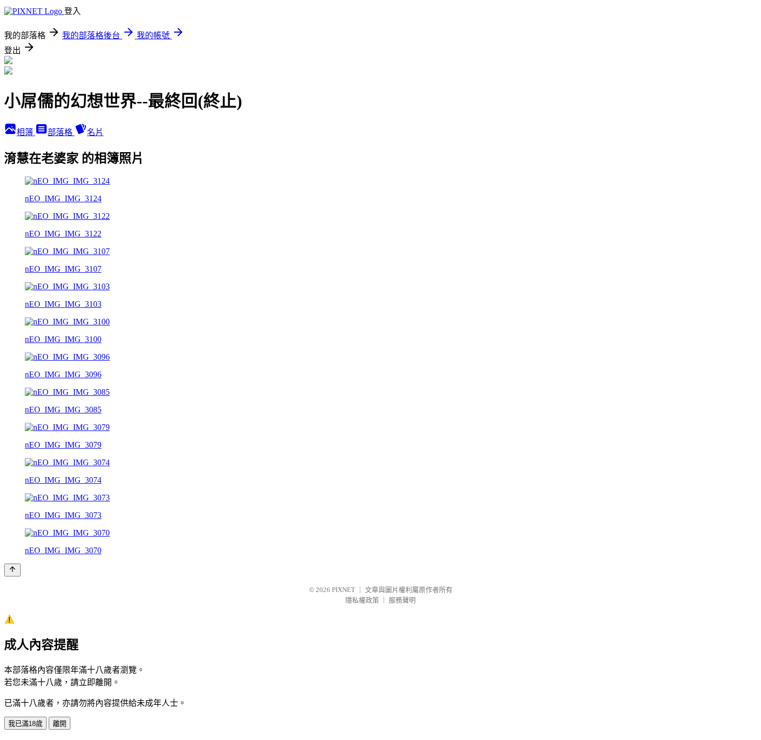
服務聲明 (402, 600)
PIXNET (343, 590)
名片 (95, 132)
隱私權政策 (362, 600)
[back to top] (12, 570)
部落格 (61, 132)
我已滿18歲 (25, 724)
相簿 (26, 132)
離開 (59, 724)
